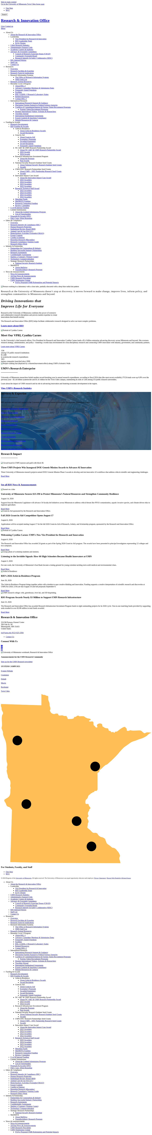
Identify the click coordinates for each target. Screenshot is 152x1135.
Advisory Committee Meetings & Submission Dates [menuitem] (34, 88)
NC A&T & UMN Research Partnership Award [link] (33, 148)
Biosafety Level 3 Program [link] (20, 84)
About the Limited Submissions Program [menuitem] (30, 212)
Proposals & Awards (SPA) (20, 1066)
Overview (14, 918)
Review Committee (22, 1055)
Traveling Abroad (21, 963)
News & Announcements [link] (15, 272)
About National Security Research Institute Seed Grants (41, 1014)
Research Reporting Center (11, 433)
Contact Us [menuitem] (14, 65)
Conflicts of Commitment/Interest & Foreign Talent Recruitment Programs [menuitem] (43, 107)
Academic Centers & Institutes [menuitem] (21, 50)
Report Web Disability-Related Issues (119, 878)
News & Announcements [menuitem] (19, 274)
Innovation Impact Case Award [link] (26, 176)
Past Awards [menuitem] (24, 161)
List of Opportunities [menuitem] (23, 214)
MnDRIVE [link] (14, 265)
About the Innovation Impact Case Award (35, 1027)
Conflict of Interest (17, 1087)
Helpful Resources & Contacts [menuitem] (26, 120)
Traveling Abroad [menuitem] (21, 114)
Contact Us (10, 637)
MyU (8, 10)
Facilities (18, 942)
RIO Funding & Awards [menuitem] (19, 126)
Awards (23, 1017)
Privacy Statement (100, 878)
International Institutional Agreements (29, 965)
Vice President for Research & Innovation (30, 888)
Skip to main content (8, 2)
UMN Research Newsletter (20, 1128)
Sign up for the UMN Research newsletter (17, 662)
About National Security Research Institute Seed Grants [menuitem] (41, 165)
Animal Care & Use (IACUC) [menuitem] (21, 231)
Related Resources (22, 946)
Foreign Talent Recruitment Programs (34, 959)
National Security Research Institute (28, 1113)
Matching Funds (21, 1049)
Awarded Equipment (28, 991)
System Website (7, 671)
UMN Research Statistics (19, 895)
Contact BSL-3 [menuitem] (21, 99)
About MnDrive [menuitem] (21, 267)
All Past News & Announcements (23, 1126)
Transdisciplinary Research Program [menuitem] (28, 270)
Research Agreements (18, 1102)
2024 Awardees (26, 1032)
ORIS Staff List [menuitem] (21, 79)
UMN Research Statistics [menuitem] (19, 45)
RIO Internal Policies (18, 910)
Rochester (4, 687)
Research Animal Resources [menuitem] (20, 82)
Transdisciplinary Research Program (28, 1119)
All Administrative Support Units (13, 441)
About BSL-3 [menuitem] (20, 86)
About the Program (27, 1008)
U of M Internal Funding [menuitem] (19, 208)
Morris (3, 683)
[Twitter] (76, 646)
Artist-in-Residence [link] (22, 129)
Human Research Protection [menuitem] (20, 227)
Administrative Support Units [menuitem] (21, 47)
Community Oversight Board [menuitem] (26, 56)
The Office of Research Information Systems (32, 927)
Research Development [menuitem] (19, 124)
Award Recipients (26, 982)
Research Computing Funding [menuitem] (26, 203)
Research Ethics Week (18, 1094)
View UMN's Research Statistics (16, 388)
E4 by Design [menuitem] (20, 43)
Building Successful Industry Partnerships (26, 1100)
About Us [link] (9, 32)
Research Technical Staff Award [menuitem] (27, 188)
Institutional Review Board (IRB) (23, 1079)
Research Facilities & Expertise (22, 920)
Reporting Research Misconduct (22, 1089)
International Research (9, 421)
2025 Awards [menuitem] (25, 152)
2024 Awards (25, 1004)
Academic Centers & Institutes (21, 899)
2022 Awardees (26, 1036)
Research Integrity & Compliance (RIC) (25, 1074)
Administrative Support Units (21, 897)
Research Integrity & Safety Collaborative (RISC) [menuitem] (33, 58)
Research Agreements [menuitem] (18, 253)
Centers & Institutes (8, 437)
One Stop (9, 8)
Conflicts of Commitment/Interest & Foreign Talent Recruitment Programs (43, 957)
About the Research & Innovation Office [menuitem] (25, 35)
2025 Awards (25, 1002)
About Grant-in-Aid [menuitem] (27, 137)
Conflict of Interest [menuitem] (17, 238)
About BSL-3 (20, 935)
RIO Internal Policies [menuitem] (18, 60)
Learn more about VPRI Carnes (13, 347)
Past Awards (24, 1010)
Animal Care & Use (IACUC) (21, 1081)
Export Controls (16, 1085)
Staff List (13, 912)
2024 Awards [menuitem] (25, 154)
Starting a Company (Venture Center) (24, 1106)
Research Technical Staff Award (27, 1038)
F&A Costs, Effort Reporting (21, 1068)
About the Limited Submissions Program (30, 1061)
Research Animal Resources (11, 445)
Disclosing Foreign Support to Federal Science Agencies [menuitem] (36, 105)
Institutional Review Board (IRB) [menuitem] (23, 229)
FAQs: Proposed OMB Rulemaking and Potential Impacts (37, 1132)
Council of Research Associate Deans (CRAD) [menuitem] (32, 54)
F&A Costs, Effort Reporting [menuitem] (21, 218)
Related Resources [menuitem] (22, 97)
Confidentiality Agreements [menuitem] (20, 255)
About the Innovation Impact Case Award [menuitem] (35, 178)
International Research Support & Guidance (31, 952)
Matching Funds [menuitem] (21, 199)
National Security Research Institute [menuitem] (28, 263)
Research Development (19, 974)
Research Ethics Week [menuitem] (18, 244)
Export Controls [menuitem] (16, 235)
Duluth (3, 679)
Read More (5, 476)
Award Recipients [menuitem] (26, 133)
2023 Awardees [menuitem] (26, 184)
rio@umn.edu (6, 633)
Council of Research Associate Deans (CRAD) (32, 903)
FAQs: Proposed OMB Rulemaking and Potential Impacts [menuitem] (37, 282)
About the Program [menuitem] (27, 159)
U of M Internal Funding (19, 1057)
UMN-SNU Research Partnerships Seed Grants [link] (33, 169)
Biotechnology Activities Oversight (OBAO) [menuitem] (27, 233)
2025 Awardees (26, 1029)
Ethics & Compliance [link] (14, 220)
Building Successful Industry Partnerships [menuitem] (26, 250)
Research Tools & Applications (22, 923)
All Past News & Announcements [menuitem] (23, 276)
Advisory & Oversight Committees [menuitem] (23, 52)
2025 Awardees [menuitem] (26, 180)
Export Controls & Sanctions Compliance (30, 967)
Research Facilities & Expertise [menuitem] (22, 71)
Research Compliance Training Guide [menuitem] (24, 242)
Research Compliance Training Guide (24, 1091)
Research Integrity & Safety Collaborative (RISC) (33, 908)
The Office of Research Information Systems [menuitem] (32, 77)
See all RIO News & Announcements (18, 484)
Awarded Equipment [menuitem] (28, 141)
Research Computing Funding (26, 1053)
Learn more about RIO (12, 326)
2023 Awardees (26, 1034)
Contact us (9, 26)
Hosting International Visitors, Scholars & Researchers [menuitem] (35, 112)
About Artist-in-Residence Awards (33, 980)
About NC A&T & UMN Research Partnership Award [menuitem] (40, 150)
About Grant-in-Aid (27, 987)
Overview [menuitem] (14, 69)
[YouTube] (76, 650)
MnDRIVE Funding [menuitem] (23, 201)
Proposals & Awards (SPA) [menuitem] (20, 216)
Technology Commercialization (12, 417)
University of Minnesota (23, 878)
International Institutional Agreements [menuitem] (29, 116)
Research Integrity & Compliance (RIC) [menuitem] (25, 225)
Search (4, 14)
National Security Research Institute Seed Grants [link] (33, 163)
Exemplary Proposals (28, 989)
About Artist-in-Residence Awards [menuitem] (33, 131)
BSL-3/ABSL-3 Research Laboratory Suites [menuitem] (31, 94)
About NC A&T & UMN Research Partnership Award (40, 999)
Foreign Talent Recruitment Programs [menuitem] (34, 109)
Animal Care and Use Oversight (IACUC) (17, 449)
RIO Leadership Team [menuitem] (23, 41)
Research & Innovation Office (25, 20)
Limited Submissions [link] (18, 210)
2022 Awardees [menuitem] (26, 186)
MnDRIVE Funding (23, 1051)
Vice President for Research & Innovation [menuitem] (30, 39)
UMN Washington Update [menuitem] (20, 280)
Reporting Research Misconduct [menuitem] (22, 240)
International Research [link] (18, 101)
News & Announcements (19, 1123)
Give (3, 26)
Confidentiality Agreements (20, 1104)
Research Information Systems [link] (21, 75)
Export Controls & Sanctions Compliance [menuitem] (30, 118)
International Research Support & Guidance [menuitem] (31, 103)
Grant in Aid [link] (20, 135)
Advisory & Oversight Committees (23, 901)
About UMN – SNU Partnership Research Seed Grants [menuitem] (40, 171)
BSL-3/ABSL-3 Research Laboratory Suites (31, 944)
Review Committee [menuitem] (22, 206)
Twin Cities (5, 691)
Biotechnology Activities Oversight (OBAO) (27, 1083)
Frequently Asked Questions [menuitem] (25, 90)
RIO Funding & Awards (19, 976)
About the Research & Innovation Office (25, 884)
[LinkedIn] (76, 648)
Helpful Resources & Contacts (26, 970)
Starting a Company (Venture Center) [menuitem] (24, 257)
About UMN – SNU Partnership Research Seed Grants (40, 1021)
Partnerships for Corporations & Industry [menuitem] (25, 248)
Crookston (5, 675)
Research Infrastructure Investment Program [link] (31, 156)
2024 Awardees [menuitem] (26, 182)
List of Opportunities (23, 1064)
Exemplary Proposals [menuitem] (28, 139)
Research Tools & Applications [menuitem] (22, 73)
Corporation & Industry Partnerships (14, 408)
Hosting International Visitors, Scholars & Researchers (35, 961)
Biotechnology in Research (11, 429)
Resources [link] (9, 67)
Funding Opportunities (9, 413)
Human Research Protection (20, 1076)
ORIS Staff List (21, 929)
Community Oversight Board (26, 905)
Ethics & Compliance (9, 425)
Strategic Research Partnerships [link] (22, 261)
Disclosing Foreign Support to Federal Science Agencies (36, 955)
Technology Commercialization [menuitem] (22, 259)
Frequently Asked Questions (25, 940)
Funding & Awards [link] (13, 122)
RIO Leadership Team (23, 891)
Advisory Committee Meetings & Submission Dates (34, 938)
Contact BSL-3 (21, 948)
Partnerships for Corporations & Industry (25, 1098)
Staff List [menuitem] (13, 62)
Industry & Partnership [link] (14, 246)
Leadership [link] (14, 37)
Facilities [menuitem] (18, 92)
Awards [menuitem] (23, 167)
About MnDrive (21, 1117)
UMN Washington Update (20, 1130)
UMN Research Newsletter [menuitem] (20, 278)
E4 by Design (20, 893)
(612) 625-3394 (18, 633)
